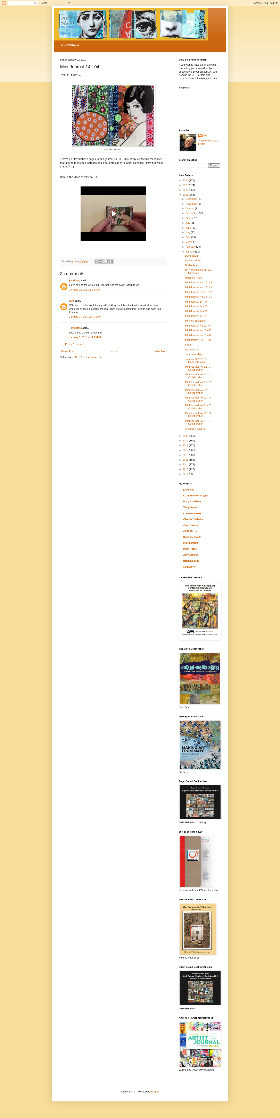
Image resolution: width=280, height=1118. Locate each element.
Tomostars (75, 328)
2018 (186, 445)
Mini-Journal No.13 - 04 (198, 325)
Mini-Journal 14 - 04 (196, 301)
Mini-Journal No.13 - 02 (198, 335)
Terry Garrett (190, 507)
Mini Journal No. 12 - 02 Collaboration (198, 384)
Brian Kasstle (191, 560)
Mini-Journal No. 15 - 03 (198, 287)
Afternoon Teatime (195, 428)
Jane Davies (190, 525)
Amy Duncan (190, 554)
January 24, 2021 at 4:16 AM (85, 316)
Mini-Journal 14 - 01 (196, 316)
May (188, 232)
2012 (186, 474)
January (190, 251)
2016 (186, 455)
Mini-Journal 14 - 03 (196, 306)
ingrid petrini (190, 543)
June (189, 227)
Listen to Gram (193, 260)
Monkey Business (195, 320)
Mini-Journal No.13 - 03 (198, 330)
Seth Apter (189, 566)
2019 (186, 440)
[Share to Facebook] (108, 261)
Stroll (188, 344)
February (191, 246)
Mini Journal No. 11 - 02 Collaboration (198, 415)
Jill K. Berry (190, 531)
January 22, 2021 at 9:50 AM (85, 289)
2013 (186, 469)
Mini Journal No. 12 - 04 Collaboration (198, 368)
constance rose (192, 513)
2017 (186, 450)
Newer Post (67, 351)
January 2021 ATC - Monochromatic (196, 361)
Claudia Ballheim (193, 519)
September (192, 213)
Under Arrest (192, 265)
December (192, 199)
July (188, 222)
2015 (186, 459)
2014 (186, 464)
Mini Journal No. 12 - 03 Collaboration (198, 376)
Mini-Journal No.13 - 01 (198, 340)
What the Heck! (193, 277)
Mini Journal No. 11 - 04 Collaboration (198, 399)
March (189, 242)
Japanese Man (193, 354)
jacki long (74, 280)
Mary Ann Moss (192, 501)
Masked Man (192, 349)
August (190, 218)
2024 (186, 180)
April (188, 237)
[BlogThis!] (100, 261)
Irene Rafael (190, 549)
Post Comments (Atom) (88, 357)
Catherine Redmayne (195, 495)
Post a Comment (74, 344)
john (204, 135)
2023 (186, 185)
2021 (186, 194)
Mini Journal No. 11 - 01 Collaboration (198, 422)
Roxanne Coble (192, 537)
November (192, 203)
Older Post (160, 351)
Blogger (155, 1091)
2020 (186, 435)
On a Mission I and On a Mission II (198, 271)
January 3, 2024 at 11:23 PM (85, 337)
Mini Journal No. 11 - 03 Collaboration (198, 407)
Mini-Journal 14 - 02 (196, 311)
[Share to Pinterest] (112, 261)
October (190, 208)
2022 (186, 190)
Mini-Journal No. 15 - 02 (198, 292)
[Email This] (96, 261)
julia (71, 300)
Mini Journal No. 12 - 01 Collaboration (198, 391)
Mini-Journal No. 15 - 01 (198, 296)
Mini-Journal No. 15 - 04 (198, 282)
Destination (191, 255)
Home (114, 351)
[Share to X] (104, 261)
